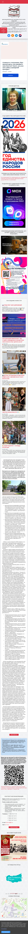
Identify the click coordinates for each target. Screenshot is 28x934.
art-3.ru (7, 824)
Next (25, 880)
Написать (10, 75)
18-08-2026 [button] (5, 306)
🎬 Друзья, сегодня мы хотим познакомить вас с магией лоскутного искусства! (13, 377)
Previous (2, 880)
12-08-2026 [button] (5, 343)
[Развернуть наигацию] (3, 2)
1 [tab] (6, 894)
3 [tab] (10, 894)
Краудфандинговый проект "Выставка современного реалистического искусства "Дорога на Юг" (13, 340)
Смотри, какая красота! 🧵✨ (11, 412)
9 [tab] (21, 894)
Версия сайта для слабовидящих (3, 30)
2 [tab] (8, 894)
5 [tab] (14, 894)
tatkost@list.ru (9, 822)
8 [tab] (20, 894)
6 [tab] (16, 894)
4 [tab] (12, 894)
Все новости (14, 734)
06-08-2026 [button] (5, 380)
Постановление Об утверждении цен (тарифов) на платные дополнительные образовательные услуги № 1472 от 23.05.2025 (14, 178)
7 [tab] (18, 894)
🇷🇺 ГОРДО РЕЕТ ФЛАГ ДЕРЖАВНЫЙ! (12, 305)
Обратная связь (14, 827)
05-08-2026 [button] (5, 449)
